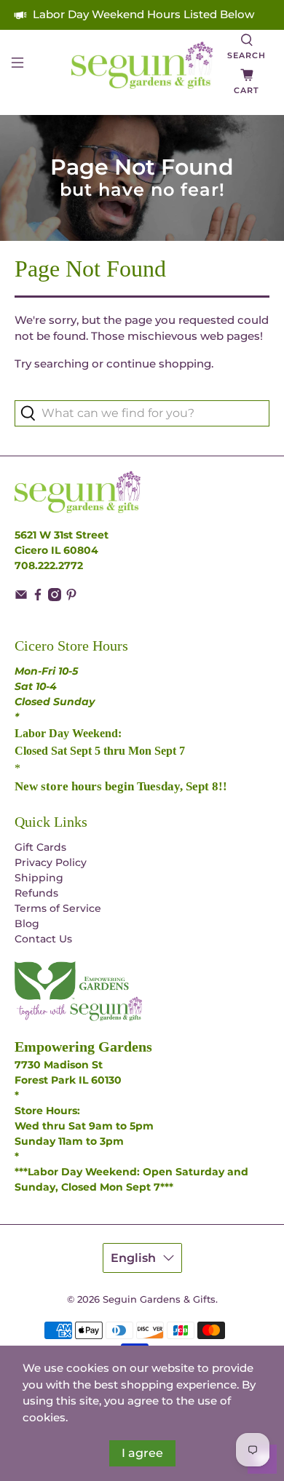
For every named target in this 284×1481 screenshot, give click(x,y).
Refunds (36, 893)
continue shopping (158, 363)
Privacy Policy (51, 862)
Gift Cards (40, 847)
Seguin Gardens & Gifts (159, 1299)
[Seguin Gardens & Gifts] (142, 65)
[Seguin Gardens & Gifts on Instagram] (54, 597)
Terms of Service (58, 908)
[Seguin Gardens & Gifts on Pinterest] (71, 597)
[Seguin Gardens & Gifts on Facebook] (37, 597)
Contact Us (43, 938)
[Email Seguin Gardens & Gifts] (21, 597)
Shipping (39, 877)
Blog (27, 923)
